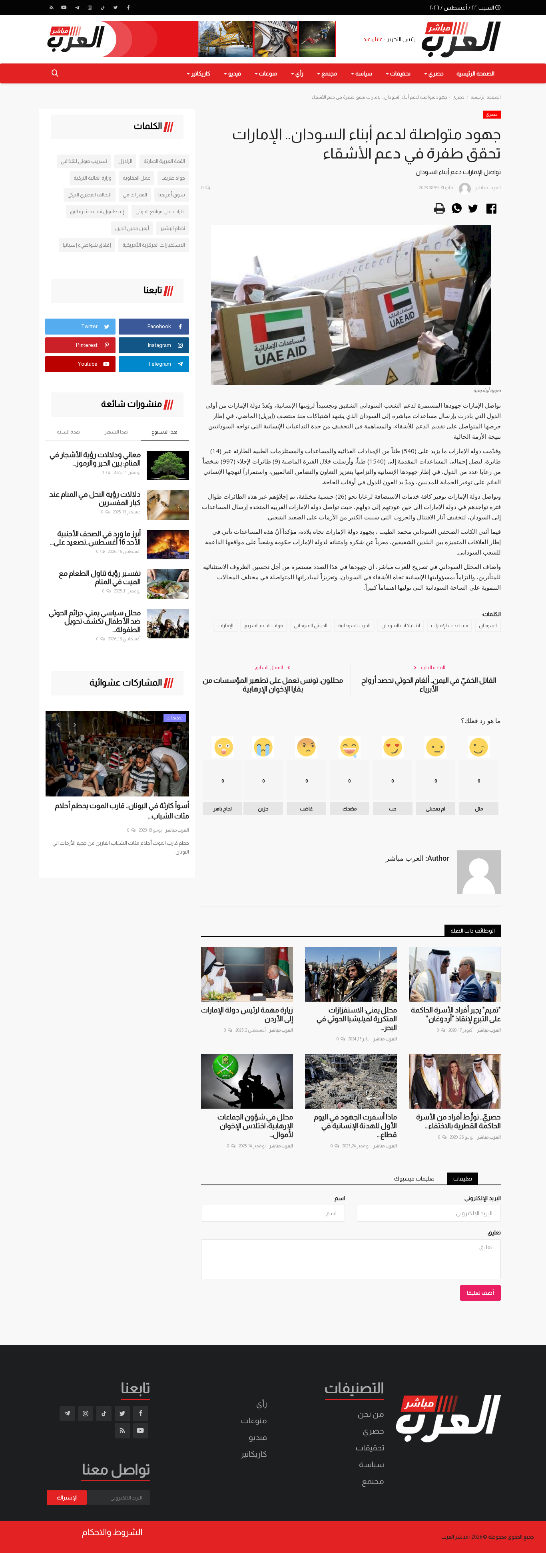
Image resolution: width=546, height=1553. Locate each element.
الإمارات (225, 625)
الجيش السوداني (310, 625)
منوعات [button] (267, 73)
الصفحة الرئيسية (475, 73)
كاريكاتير (254, 1454)
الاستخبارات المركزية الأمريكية (153, 245)
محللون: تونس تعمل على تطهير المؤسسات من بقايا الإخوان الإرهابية (273, 684)
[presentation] (58, 724)
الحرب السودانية (354, 625)
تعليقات (462, 1178)
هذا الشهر (116, 432)
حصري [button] (435, 73)
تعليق (494, 1232)
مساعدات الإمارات (449, 625)
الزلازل (125, 161)
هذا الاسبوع (164, 432)
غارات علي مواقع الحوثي (160, 211)
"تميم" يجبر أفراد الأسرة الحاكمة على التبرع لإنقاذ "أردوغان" (456, 1014)
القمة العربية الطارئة (164, 161)
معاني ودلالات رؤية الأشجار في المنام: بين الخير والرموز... (95, 459)
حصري (458, 97)
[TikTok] (102, 8)
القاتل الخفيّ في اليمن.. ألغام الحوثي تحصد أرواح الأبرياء (428, 684)
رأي (261, 1403)
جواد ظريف (173, 178)
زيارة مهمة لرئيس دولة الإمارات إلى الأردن (247, 1014)
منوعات (254, 1420)
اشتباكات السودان (400, 625)
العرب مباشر (489, 1030)
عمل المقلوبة (136, 178)
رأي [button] (298, 73)
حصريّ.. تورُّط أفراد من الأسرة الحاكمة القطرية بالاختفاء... (458, 1121)
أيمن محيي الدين (132, 228)
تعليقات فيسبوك (414, 1178)
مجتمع (373, 1481)
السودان (488, 625)
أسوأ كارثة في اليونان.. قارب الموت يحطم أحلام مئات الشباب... (122, 811)
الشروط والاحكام (112, 1532)
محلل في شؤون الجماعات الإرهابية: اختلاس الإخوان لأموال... (255, 1126)
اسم (340, 1198)
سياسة (371, 1464)
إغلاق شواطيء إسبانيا (87, 245)
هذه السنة (68, 432)
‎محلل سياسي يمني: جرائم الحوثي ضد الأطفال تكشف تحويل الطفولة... (95, 621)
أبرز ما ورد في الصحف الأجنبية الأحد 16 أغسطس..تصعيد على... (95, 538)
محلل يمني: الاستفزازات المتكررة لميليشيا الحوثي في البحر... (357, 1019)
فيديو (258, 1437)
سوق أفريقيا (171, 195)
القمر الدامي (135, 195)
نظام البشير (172, 228)
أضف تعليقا (480, 1293)
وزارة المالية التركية (93, 178)
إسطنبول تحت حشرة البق (97, 211)
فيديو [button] (234, 73)
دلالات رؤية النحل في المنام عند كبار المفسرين (95, 498)
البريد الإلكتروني (482, 1198)
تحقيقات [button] (399, 73)
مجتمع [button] (328, 73)
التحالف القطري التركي (90, 195)
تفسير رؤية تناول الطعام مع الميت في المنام (100, 577)
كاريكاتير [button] (200, 73)
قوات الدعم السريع (263, 625)
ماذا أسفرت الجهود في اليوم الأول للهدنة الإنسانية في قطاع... (355, 1126)
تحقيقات (370, 1447)
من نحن (371, 1414)
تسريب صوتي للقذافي (84, 161)
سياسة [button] (363, 73)
